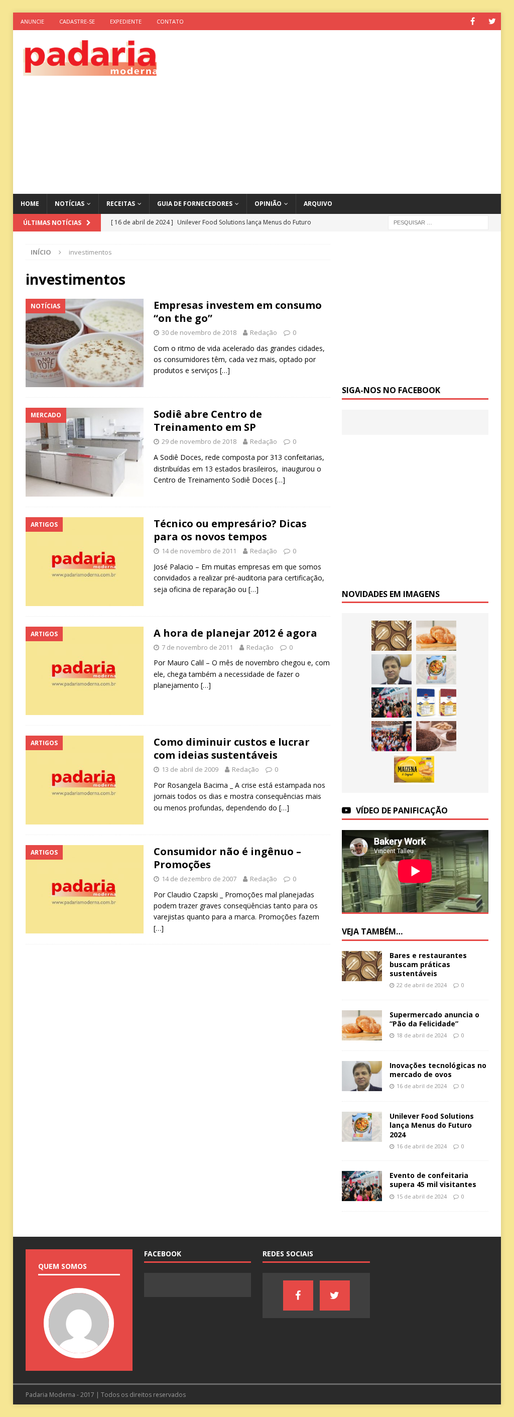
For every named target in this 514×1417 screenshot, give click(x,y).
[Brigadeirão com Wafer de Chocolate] (436, 736)
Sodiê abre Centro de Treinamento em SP (208, 420)
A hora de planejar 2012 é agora (235, 633)
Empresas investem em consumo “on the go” (238, 311)
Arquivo (318, 203)
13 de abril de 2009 (190, 769)
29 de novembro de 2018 (199, 441)
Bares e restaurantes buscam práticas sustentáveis (428, 964)
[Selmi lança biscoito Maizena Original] (414, 769)
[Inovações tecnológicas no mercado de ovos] (391, 669)
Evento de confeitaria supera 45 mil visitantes (433, 1179)
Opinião (268, 203)
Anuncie (32, 21)
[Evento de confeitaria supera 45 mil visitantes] (391, 702)
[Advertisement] (347, 110)
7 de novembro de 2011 (197, 647)
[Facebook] (472, 21)
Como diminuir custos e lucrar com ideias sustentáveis (232, 748)
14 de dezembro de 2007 (199, 878)
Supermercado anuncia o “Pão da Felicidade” (434, 1019)
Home (30, 203)
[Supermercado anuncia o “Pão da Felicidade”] (436, 636)
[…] (225, 370)
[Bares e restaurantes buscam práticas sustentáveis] (391, 636)
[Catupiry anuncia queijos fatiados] (436, 702)
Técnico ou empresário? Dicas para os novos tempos (230, 530)
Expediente (126, 21)
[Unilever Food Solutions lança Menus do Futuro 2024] (436, 669)
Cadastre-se (77, 21)
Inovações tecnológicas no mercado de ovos (438, 1069)
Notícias (69, 203)
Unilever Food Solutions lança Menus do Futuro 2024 (432, 1125)
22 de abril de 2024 (422, 985)
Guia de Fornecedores (194, 203)
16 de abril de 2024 (422, 1086)
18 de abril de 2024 (422, 1035)
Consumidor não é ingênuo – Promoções (227, 858)
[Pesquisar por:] (438, 221)
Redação (263, 332)
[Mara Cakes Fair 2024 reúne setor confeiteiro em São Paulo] (391, 736)
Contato (170, 21)
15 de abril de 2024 (422, 1196)
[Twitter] (492, 21)
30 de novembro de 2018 (199, 332)
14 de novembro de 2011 (199, 550)
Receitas (120, 203)
